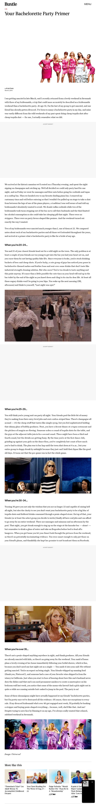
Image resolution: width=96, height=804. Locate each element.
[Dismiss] (92, 782)
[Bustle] (11, 4)
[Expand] (84, 782)
